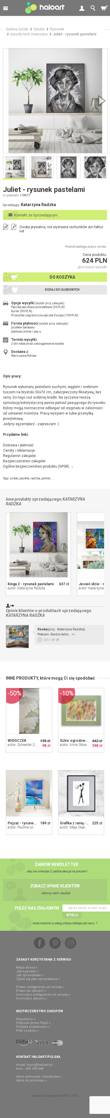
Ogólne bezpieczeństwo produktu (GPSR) (36, 466)
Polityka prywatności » (33, 1027)
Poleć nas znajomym (37, 908)
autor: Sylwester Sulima (25, 745)
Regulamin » (25, 1019)
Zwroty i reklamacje (19, 450)
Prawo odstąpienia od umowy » (40, 987)
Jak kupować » (27, 971)
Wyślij (72, 915)
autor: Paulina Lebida (24, 827)
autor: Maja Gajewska (76, 827)
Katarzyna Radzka (25, 615)
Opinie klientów (20, 610)
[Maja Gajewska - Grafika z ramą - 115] (81, 793)
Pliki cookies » (27, 1030)
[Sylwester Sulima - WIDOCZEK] (29, 711)
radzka (35, 478)
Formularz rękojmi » (31, 998)
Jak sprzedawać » (29, 975)
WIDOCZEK (17, 741)
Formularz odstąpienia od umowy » (43, 995)
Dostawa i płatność (18, 445)
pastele (24, 478)
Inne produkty (18, 499)
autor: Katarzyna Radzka (26, 588)
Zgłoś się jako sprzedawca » (38, 979)
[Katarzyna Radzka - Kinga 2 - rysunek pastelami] (38, 544)
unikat (14, 478)
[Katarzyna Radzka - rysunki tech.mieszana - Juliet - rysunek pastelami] (55, 100)
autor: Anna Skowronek (77, 745)
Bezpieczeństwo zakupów (24, 461)
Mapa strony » (26, 967)
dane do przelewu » (31, 1080)
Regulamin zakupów (19, 456)
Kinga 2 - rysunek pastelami (31, 584)
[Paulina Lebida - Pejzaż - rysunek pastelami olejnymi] (29, 793)
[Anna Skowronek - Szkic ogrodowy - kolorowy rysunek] (81, 711)
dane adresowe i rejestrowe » (39, 1076)
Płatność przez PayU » (33, 1023)
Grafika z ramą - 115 (76, 823)
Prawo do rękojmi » (31, 991)
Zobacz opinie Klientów (55, 886)
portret (45, 478)
